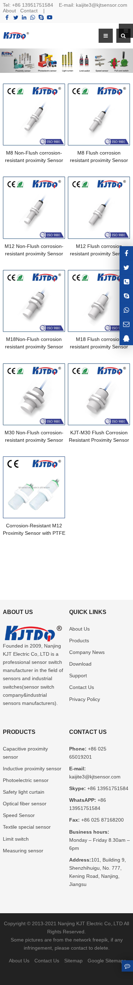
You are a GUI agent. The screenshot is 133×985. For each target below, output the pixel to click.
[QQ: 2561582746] (126, 338)
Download (80, 664)
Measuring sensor (23, 850)
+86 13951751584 (32, 5)
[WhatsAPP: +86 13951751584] (126, 310)
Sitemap (73, 960)
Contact (29, 10)
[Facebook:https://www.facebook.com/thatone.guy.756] (126, 253)
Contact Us (81, 687)
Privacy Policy (84, 699)
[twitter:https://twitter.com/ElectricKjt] (126, 267)
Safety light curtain (23, 792)
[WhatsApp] (32, 17)
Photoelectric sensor (26, 780)
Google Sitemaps (107, 960)
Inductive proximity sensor (32, 768)
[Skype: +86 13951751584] (126, 296)
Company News (87, 652)
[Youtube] (49, 17)
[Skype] (41, 17)
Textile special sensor (27, 827)
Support (78, 675)
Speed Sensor (19, 815)
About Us (79, 629)
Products (79, 640)
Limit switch (16, 839)
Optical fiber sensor (24, 803)
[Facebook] (7, 17)
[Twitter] (15, 17)
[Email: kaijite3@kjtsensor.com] (126, 324)
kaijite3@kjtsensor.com (101, 5)
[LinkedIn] (24, 17)
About (9, 10)
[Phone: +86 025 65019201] (126, 281)
